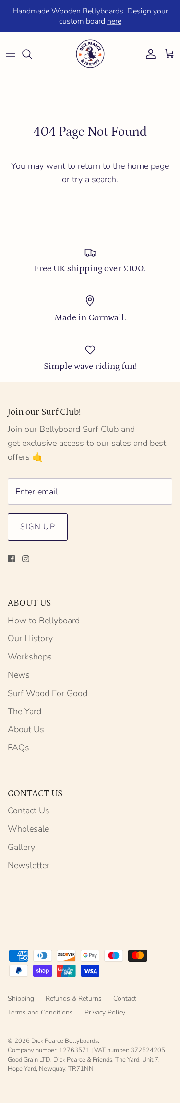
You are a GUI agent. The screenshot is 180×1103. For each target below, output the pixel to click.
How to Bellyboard (44, 620)
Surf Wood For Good (47, 693)
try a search (94, 179)
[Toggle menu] (10, 53)
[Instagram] (25, 558)
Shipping (21, 998)
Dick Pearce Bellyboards (64, 1041)
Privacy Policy (104, 1012)
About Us (26, 729)
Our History (30, 638)
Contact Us (28, 810)
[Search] (31, 53)
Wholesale (28, 829)
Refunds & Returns (74, 998)
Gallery (21, 847)
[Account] (148, 53)
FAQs (18, 747)
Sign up (37, 526)
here (114, 21)
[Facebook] (11, 558)
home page (148, 166)
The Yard (24, 711)
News (19, 675)
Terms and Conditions (40, 1012)
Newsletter (28, 865)
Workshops (30, 656)
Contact (124, 998)
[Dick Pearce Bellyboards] (90, 54)
